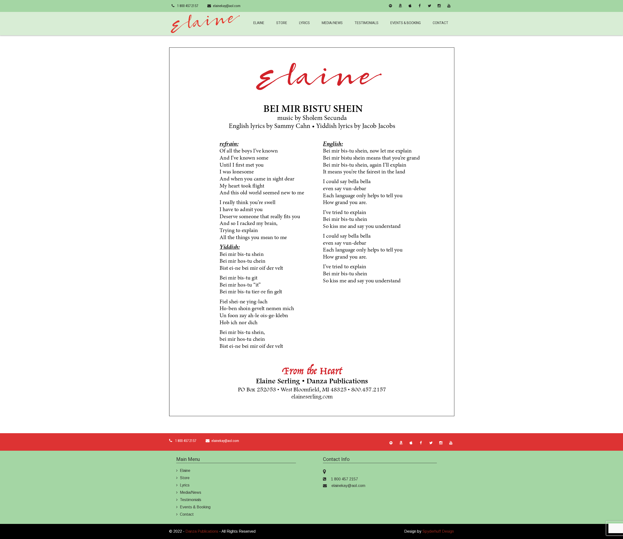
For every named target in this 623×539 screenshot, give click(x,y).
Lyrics (304, 23)
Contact (440, 23)
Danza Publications (201, 531)
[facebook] (420, 6)
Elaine (258, 23)
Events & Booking (405, 23)
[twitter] (429, 6)
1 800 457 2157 (187, 6)
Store (281, 23)
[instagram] (439, 6)
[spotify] (390, 6)
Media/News (332, 23)
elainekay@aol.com (226, 6)
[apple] (410, 6)
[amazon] (400, 6)
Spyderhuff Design (438, 531)
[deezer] (381, 6)
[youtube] (449, 6)
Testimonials (366, 23)
